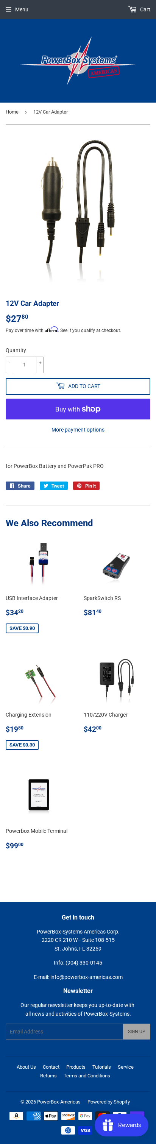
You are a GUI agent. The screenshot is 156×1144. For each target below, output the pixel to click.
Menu (21, 9)
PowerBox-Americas (59, 1102)
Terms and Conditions (87, 1076)
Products (76, 1067)
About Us (26, 1067)
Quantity (16, 350)
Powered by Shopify (108, 1102)
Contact (51, 1067)
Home (12, 112)
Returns (48, 1076)
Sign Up (136, 1031)
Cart (144, 9)
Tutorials (101, 1067)
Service (126, 1067)
